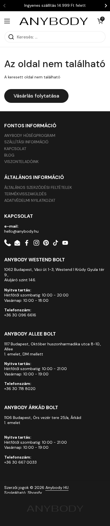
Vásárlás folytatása (36, 95)
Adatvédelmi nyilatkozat (29, 200)
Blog (9, 155)
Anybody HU (57, 487)
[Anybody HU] (53, 21)
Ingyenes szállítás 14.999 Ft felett (55, 5)
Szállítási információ (26, 141)
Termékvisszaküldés (25, 193)
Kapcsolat (15, 148)
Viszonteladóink (21, 161)
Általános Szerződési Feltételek (38, 187)
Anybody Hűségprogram (29, 135)
